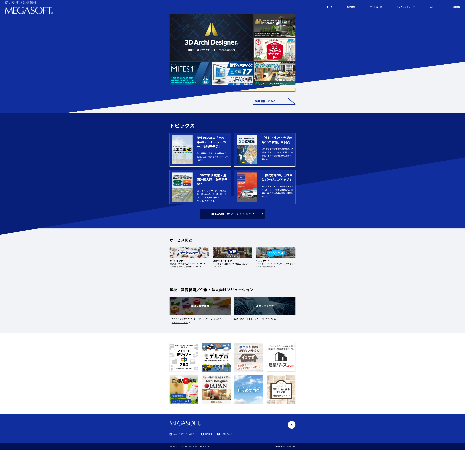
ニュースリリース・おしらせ (184, 434)
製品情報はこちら (265, 101)
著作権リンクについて (207, 446)
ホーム (329, 7)
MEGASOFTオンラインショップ (232, 214)
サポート (433, 7)
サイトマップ (174, 446)
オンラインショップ (405, 7)
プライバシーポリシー (189, 446)
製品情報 (351, 7)
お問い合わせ (226, 434)
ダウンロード (376, 7)
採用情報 (208, 434)
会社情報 (456, 7)
